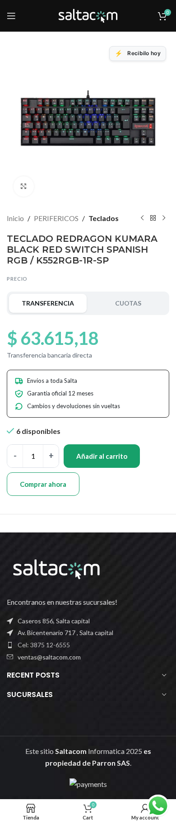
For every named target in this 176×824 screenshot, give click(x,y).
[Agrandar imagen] (24, 186)
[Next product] (163, 218)
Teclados (103, 218)
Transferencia (48, 303)
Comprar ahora (43, 484)
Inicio (15, 218)
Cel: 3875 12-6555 (44, 645)
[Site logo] (88, 14)
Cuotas (128, 303)
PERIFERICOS (56, 218)
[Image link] (56, 568)
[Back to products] (153, 218)
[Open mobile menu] (11, 16)
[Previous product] (142, 218)
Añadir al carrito (101, 456)
